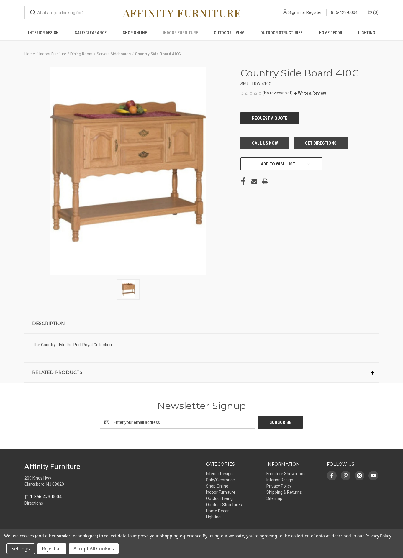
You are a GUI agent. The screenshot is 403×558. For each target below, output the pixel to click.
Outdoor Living (229, 32)
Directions (33, 503)
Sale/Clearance (91, 32)
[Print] (265, 181)
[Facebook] (243, 181)
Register (314, 12)
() (375, 12)
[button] (310, 93)
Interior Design (43, 32)
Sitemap (274, 498)
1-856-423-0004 (45, 496)
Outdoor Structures (281, 32)
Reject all (52, 548)
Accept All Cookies (93, 548)
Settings (21, 548)
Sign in (294, 12)
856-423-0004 (344, 12)
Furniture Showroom (285, 473)
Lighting (366, 32)
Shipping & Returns (284, 492)
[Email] (254, 181)
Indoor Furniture (180, 32)
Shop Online (135, 32)
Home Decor (330, 32)
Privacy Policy (279, 486)
